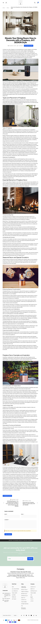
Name (5, 514)
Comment (6, 519)
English (15, 615)
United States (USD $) (7, 615)
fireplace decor (21, 53)
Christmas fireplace (6, 319)
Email (22, 514)
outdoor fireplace (27, 144)
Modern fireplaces (22, 83)
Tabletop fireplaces (15, 150)
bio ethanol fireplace (16, 310)
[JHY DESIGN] (5, 587)
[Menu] (3, 2)
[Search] (35, 2)
